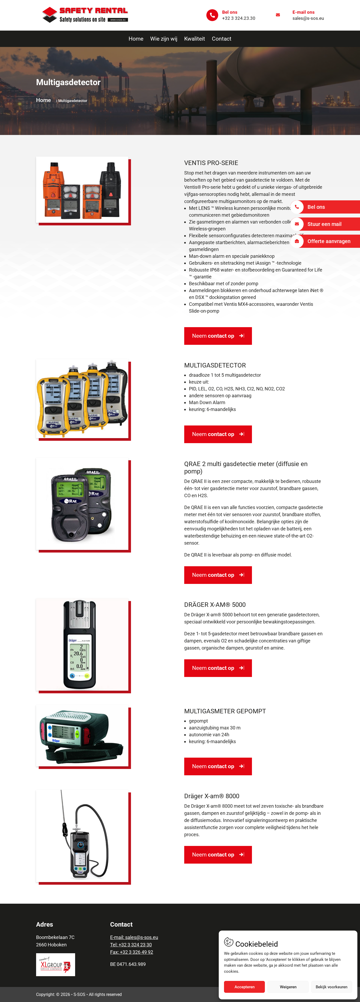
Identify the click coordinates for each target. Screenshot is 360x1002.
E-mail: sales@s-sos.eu (134, 937)
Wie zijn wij (163, 39)
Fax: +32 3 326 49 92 (131, 952)
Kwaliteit (194, 39)
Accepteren (245, 987)
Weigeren (288, 987)
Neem (213, 336)
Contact (221, 39)
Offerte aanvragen (329, 241)
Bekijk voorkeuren (331, 987)
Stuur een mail (325, 224)
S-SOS (79, 994)
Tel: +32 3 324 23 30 (131, 944)
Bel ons (316, 207)
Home (136, 39)
